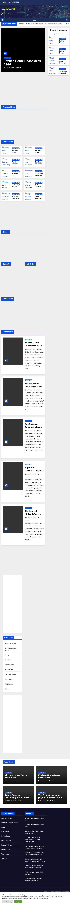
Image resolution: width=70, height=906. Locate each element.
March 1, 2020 (31, 474)
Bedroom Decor (10, 643)
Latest (54, 30)
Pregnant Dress (10, 674)
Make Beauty (9, 669)
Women (7, 689)
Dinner (7, 655)
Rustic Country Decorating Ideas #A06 (63, 64)
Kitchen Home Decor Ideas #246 (63, 44)
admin (39, 67)
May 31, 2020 (30, 430)
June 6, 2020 (30, 67)
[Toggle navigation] (34, 19)
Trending (59, 34)
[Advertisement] (23, 92)
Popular (64, 30)
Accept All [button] (18, 902)
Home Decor (27, 58)
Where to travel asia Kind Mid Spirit (15, 199)
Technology (9, 684)
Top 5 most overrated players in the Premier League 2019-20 (50, 797)
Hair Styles (8, 660)
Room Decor (9, 679)
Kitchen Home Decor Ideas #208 (42, 62)
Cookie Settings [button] (7, 902)
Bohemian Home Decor (9, 823)
